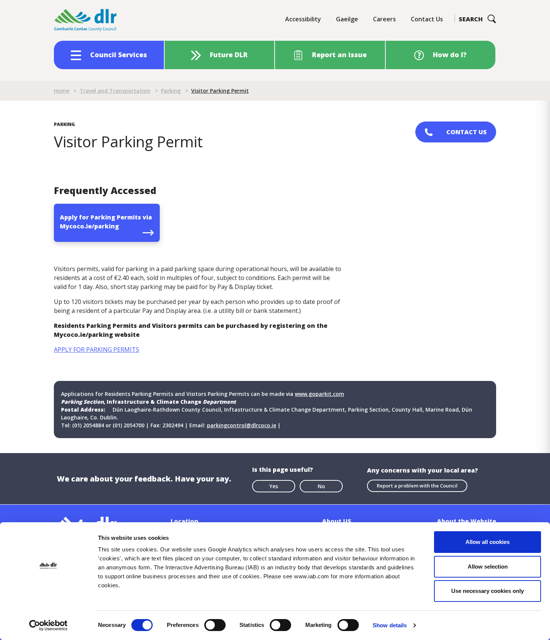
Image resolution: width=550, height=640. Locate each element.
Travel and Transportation (115, 90)
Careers (384, 19)
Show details (390, 625)
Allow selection (488, 566)
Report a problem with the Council (417, 485)
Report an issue (339, 54)
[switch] (215, 625)
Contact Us (427, 19)
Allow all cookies (487, 542)
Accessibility (303, 19)
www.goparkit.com (319, 393)
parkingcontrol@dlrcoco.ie (241, 425)
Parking (171, 90)
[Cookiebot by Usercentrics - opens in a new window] (48, 625)
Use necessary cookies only (487, 591)
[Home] (85, 20)
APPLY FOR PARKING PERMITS (96, 349)
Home (61, 90)
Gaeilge (347, 19)
